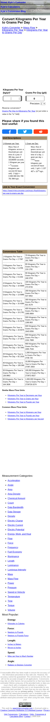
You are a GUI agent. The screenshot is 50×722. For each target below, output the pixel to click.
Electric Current (15, 525)
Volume (11, 610)
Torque (11, 605)
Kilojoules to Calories (16, 624)
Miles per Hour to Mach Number (20, 656)
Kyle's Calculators (10, 7)
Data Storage (14, 512)
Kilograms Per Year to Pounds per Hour (23, 416)
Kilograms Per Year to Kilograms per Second (26, 419)
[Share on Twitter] (25, 131)
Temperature (14, 596)
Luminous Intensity (17, 570)
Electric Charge (15, 521)
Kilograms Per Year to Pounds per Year (23, 402)
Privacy (47, 710)
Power (11, 583)
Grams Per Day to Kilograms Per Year (18, 111)
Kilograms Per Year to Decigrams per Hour (25, 395)
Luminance (13, 565)
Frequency (13, 547)
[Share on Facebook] (9, 131)
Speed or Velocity (16, 592)
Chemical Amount (16, 498)
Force (10, 543)
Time (10, 601)
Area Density (14, 494)
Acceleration (14, 480)
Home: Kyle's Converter (13, 2)
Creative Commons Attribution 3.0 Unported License (21, 710)
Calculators (23, 714)
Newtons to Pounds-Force (18, 636)
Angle (10, 485)
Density (11, 516)
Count (11, 503)
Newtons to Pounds (15, 632)
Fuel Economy (15, 552)
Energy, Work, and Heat (19, 534)
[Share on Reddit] (41, 131)
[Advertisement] (25, 61)
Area (10, 489)
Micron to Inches (14, 648)
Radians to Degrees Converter (20, 665)
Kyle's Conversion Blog (13, 11)
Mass (10, 574)
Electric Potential (16, 529)
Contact (27, 716)
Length (11, 561)
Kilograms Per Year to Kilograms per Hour (24, 412)
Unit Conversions (11, 714)
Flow (10, 538)
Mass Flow (13, 579)
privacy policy (27, 691)
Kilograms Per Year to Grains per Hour (23, 399)
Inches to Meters (14, 644)
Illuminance (13, 556)
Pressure (12, 587)
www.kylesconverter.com (22, 708)
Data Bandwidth (15, 507)
